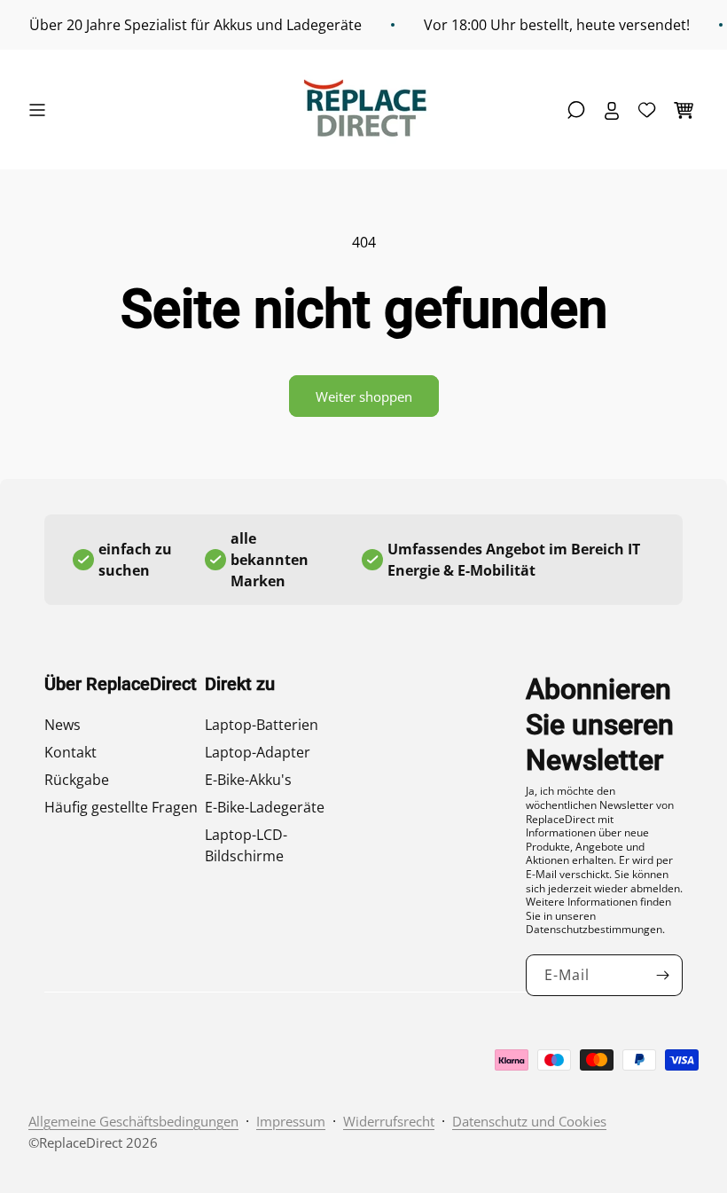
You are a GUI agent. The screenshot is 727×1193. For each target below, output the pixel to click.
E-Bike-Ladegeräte (264, 807)
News (62, 724)
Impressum (290, 1121)
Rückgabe (76, 779)
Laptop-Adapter (257, 752)
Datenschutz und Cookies (529, 1121)
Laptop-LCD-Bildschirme (246, 845)
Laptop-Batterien (261, 724)
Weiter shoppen (364, 396)
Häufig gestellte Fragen (121, 807)
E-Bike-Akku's (248, 779)
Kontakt (70, 752)
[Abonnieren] (662, 975)
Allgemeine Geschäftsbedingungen (133, 1121)
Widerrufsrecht (388, 1121)
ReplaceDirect (80, 1142)
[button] (41, 110)
